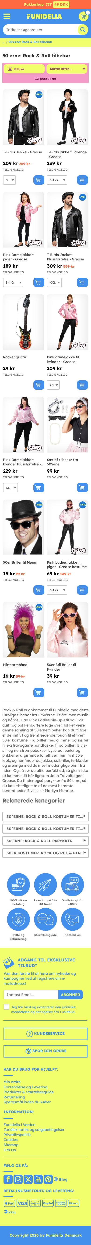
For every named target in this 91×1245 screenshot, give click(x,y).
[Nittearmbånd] (23, 630)
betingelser (44, 1012)
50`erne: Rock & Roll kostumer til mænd (48, 828)
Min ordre (12, 1081)
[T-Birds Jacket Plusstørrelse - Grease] (67, 220)
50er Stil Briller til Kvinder (61, 667)
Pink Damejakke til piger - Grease (19, 257)
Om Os (10, 1150)
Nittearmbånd (15, 664)
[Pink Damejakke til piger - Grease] (23, 220)
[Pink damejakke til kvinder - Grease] (67, 322)
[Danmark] (8, 1180)
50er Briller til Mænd (20, 562)
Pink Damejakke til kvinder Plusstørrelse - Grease (22, 462)
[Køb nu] (38, 180)
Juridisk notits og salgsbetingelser (34, 1129)
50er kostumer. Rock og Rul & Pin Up (47, 853)
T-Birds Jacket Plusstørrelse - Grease (65, 257)
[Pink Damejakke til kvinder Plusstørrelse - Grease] (23, 425)
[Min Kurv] (83, 16)
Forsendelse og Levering (25, 1087)
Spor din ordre (48, 1050)
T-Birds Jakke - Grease (22, 152)
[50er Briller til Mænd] (23, 527)
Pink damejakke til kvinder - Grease (63, 359)
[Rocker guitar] (23, 322)
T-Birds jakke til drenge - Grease (67, 154)
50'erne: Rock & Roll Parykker (40, 840)
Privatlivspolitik (17, 1134)
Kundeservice (49, 1033)
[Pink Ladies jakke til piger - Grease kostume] (67, 527)
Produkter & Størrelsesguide (29, 1092)
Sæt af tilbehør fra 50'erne (62, 462)
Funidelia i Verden (19, 1124)
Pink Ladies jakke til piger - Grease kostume (67, 564)
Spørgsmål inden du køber (27, 1102)
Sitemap (11, 1144)
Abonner (70, 994)
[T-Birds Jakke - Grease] (23, 117)
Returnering (14, 1097)
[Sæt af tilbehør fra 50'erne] (67, 425)
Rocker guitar (14, 357)
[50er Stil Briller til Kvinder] (67, 630)
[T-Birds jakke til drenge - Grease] (67, 117)
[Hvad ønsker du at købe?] (7, 16)
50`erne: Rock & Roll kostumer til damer (48, 816)
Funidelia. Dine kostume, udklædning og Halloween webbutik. (44, 16)
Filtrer (19, 69)
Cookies (11, 1139)
